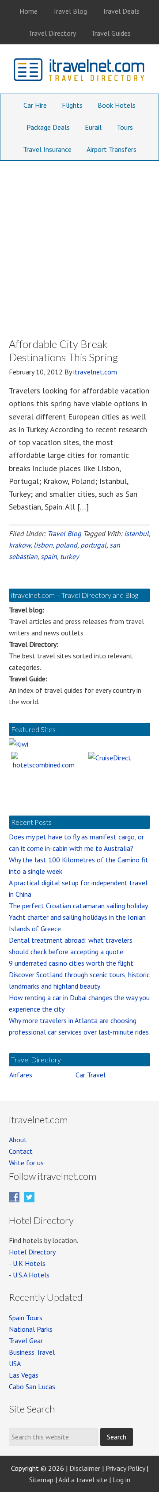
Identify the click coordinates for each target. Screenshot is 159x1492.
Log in (121, 1479)
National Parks (31, 1329)
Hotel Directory (32, 1251)
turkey (69, 556)
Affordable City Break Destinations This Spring (63, 350)
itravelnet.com (79, 71)
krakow (19, 544)
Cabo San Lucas (32, 1386)
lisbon (43, 544)
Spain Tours (25, 1317)
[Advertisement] (79, 244)
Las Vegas (23, 1375)
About (18, 1139)
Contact (21, 1151)
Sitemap (41, 1479)
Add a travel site (82, 1479)
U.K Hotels (29, 1263)
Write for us (26, 1162)
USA (15, 1363)
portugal (93, 544)
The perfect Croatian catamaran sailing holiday (78, 905)
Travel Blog (64, 533)
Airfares (20, 1074)
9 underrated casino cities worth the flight (71, 963)
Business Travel (32, 1352)
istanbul (136, 533)
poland (66, 544)
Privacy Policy (125, 1468)
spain (49, 556)
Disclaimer (84, 1468)
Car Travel (91, 1074)
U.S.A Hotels (31, 1274)
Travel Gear (26, 1340)
